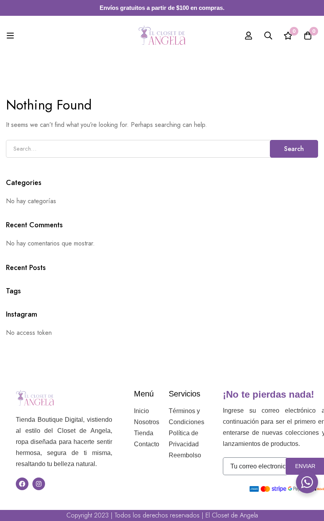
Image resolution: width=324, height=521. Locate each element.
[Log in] (248, 35)
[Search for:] (162, 148)
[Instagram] (38, 484)
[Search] (268, 35)
